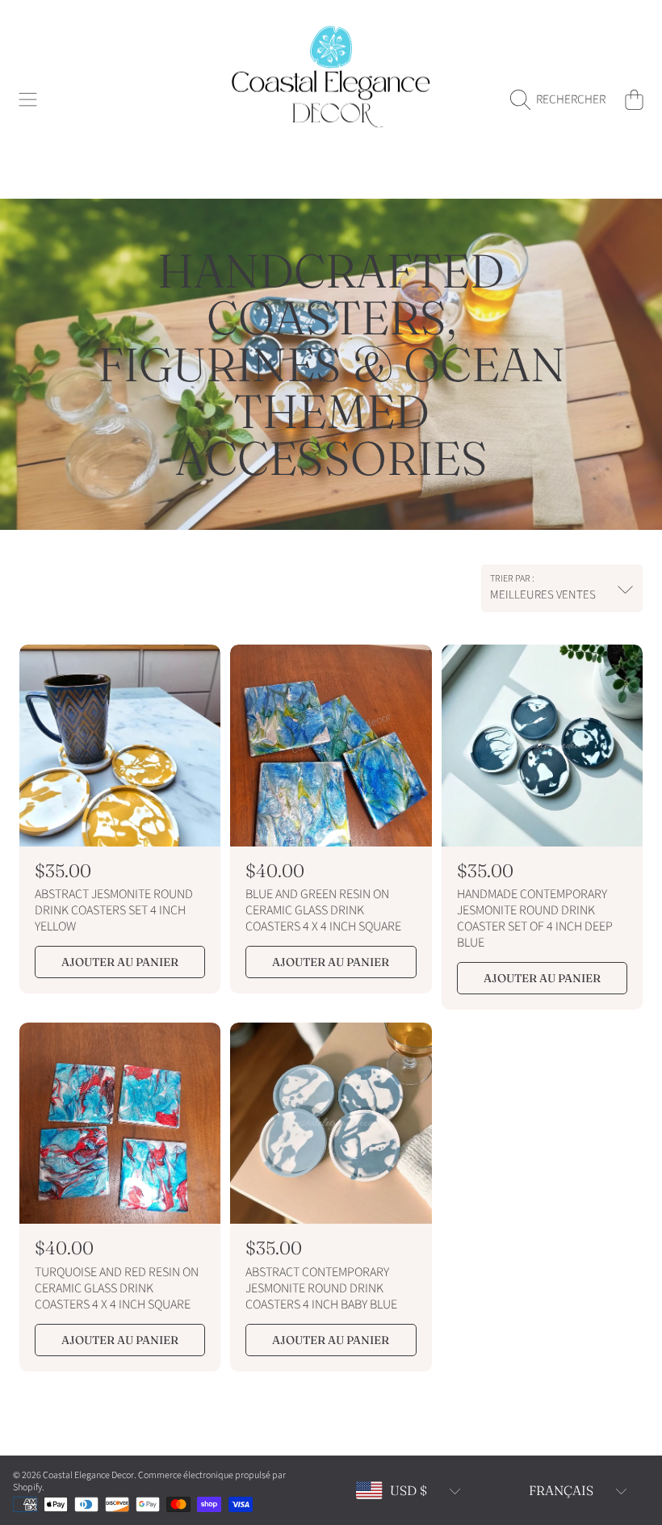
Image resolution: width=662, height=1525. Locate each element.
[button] (28, 99)
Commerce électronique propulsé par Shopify (149, 1481)
